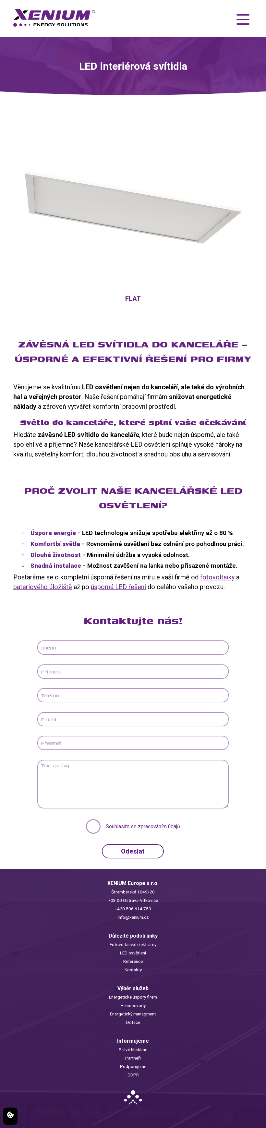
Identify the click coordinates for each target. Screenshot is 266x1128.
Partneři (133, 1058)
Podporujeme (133, 1066)
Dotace (133, 1022)
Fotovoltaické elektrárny (133, 944)
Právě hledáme (133, 1049)
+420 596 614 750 (133, 908)
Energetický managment (133, 1013)
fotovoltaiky (217, 577)
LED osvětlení (133, 952)
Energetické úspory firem (133, 997)
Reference (133, 961)
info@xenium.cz (133, 917)
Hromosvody (133, 1005)
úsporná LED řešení (118, 587)
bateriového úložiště (42, 587)
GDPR (133, 1074)
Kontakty (133, 969)
